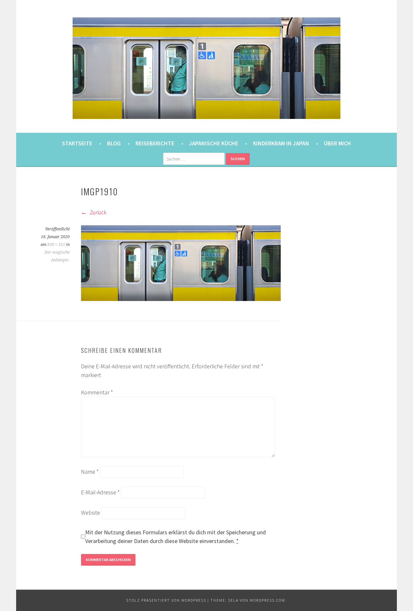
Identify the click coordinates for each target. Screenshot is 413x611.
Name (90, 471)
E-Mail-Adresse (100, 492)
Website (90, 512)
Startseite (77, 143)
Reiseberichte (155, 143)
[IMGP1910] (181, 299)
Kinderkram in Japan (281, 143)
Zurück (97, 212)
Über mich (337, 143)
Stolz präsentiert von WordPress (166, 600)
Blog (114, 143)
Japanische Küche (213, 143)
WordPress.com (267, 600)
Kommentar (97, 392)
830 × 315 (56, 244)
